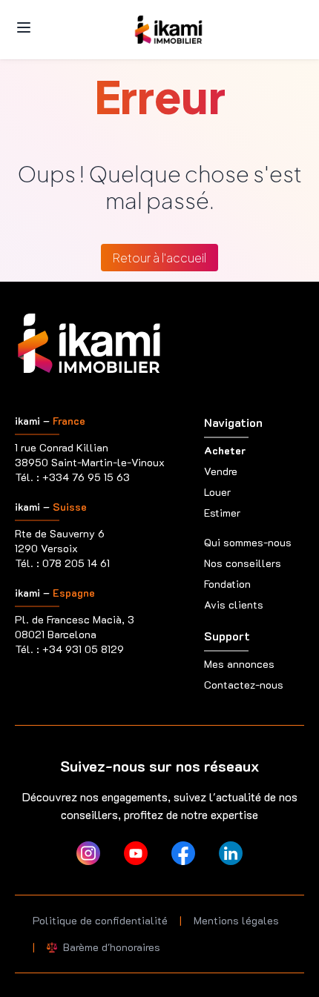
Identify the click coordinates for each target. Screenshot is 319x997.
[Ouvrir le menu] (24, 27)
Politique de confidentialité (100, 920)
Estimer (222, 513)
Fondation (227, 584)
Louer (217, 492)
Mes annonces (239, 664)
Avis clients (233, 604)
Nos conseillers (242, 563)
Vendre (220, 471)
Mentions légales (236, 920)
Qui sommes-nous (248, 542)
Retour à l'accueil (159, 257)
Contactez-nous (243, 685)
